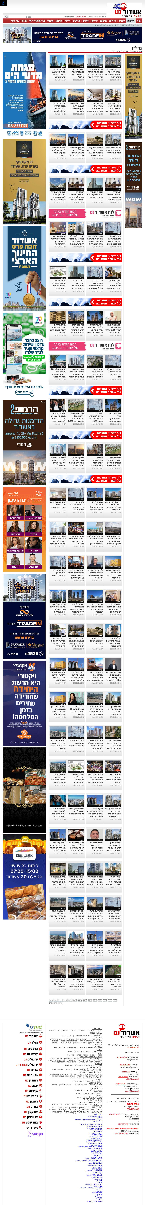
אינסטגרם (68, 1065)
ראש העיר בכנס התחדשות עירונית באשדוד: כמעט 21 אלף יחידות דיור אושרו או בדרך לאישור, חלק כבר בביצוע (76, 578)
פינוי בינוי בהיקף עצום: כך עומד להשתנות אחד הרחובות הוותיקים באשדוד (58, 197)
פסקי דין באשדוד (96, 1097)
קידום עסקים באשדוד (94, 1128)
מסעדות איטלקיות (56, 1039)
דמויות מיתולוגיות (81, 1085)
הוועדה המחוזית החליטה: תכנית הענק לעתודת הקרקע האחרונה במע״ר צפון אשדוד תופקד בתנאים (113, 544)
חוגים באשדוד (73, 1048)
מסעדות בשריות (96, 1039)
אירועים (99, 1065)
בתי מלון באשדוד (96, 1130)
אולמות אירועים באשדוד (93, 1171)
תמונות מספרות (82, 1055)
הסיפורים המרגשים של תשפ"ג (75, 1058)
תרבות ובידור (96, 1046)
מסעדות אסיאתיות (86, 1041)
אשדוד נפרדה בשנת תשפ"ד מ (64, 1076)
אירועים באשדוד (96, 1150)
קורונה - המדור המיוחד (92, 1099)
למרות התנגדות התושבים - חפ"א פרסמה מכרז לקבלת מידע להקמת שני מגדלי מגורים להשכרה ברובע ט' (95, 748)
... (120, 155)
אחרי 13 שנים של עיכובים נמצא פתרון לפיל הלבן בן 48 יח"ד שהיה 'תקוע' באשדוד (113, 677)
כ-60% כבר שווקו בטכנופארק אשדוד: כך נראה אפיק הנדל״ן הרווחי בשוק (113, 575)
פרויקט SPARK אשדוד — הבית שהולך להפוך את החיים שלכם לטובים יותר (76, 463)
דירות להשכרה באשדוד (94, 1142)
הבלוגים (99, 1079)
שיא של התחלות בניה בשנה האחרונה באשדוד (76, 743)
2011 (55, 1000)
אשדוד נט (137, 51)
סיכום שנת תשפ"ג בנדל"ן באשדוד (64, 1062)
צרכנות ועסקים (96, 1088)
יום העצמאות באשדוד (94, 1201)
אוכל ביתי (98, 1041)
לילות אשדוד (89, 1065)
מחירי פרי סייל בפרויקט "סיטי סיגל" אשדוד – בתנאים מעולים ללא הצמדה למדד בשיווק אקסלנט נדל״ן (76, 952)
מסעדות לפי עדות (80, 1043)
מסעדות (99, 1037)
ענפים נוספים (97, 1051)
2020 (100, 1000)
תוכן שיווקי (98, 1090)
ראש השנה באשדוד (87, 1109)
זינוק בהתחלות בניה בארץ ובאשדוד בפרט (59, 572)
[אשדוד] (124, 18)
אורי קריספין (120, 1084)
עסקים (86, 21)
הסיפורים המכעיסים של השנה (89, 1062)
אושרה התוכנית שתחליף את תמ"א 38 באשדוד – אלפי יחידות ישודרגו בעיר (113, 330)
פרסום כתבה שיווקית (94, 1166)
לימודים (89, 1090)
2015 (75, 1000)
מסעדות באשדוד (96, 1138)
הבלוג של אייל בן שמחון (94, 1081)
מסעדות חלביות (82, 1039)
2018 (90, 1000)
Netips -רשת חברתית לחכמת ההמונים (88, 1160)
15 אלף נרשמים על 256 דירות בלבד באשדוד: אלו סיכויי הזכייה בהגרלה (77, 153)
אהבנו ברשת (91, 1108)
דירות (67, 21)
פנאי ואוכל (73, 1108)
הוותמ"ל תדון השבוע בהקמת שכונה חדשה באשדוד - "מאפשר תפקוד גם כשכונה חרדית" (114, 986)
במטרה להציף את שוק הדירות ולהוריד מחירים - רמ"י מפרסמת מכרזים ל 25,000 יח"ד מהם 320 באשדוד (113, 816)
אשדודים (81, 1030)
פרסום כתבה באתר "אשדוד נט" (91, 1125)
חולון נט (99, 1181)
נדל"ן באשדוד (97, 1114)
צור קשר (15, 21)
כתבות (100, 1055)
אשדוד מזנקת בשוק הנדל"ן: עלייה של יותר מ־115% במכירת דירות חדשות (58, 108)
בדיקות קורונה (97, 1193)
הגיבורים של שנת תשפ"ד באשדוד (90, 1074)
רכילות (112, 21)
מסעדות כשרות (66, 1043)
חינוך (24, 21)
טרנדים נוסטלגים (66, 1085)
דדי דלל (99, 1189)
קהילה (94, 21)
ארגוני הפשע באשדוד (103, 25)
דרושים (76, 21)
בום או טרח (91, 1030)
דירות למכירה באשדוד (94, 1140)
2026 (61, 1003)
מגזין (100, 1053)
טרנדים (78, 1094)
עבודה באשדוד (96, 1167)
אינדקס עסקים (62, 1108)
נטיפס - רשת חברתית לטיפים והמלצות (88, 1120)
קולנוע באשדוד (59, 1048)
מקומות (72, 1030)
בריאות (75, 1069)
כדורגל (69, 1051)
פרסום (99, 1183)
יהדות (82, 1108)
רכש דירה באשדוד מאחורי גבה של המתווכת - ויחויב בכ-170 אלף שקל (76, 197)
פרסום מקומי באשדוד (94, 1126)
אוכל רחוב (89, 1044)
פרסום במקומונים (96, 1133)
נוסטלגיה (70, 1055)
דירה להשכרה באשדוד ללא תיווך (90, 1188)
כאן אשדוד (98, 1191)
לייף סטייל (98, 1092)
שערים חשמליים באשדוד (93, 1159)
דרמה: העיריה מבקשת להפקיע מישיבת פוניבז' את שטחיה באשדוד (58, 643)
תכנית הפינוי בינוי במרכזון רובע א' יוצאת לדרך (58, 947)
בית (139, 21)
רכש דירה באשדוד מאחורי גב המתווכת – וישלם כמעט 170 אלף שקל (113, 197)
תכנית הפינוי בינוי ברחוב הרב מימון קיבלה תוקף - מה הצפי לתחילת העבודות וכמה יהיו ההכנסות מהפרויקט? (76, 646)
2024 (51, 1003)
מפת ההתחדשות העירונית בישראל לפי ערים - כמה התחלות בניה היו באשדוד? (95, 241)
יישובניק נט (98, 1131)
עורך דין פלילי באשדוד (94, 1176)
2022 (110, 1000)
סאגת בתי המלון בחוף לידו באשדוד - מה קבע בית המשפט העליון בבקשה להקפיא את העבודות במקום (58, 918)
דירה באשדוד (97, 1172)
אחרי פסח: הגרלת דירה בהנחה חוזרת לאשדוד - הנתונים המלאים (95, 374)
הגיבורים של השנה (95, 1058)
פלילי (137, 25)
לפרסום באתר (69, 17)
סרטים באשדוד (96, 1113)
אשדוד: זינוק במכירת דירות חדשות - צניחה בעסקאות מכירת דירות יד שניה (113, 848)
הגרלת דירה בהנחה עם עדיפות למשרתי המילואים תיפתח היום (95, 285)
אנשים (65, 1030)
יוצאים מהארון (95, 1032)
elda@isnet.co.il (132, 1079)
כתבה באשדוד (96, 1169)
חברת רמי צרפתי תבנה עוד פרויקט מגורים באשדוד (113, 150)
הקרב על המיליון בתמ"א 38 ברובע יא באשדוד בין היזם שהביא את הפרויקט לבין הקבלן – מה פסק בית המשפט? (76, 244)
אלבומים (98, 1064)
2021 (105, 1000)
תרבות (103, 21)
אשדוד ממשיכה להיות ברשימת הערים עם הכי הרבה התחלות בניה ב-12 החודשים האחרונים (114, 918)
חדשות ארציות (119, 25)
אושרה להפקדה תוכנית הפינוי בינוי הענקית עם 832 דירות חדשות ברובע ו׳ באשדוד (95, 153)
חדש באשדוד (79, 1090)
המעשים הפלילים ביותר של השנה (77, 1111)
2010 (51, 1000)
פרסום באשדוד (96, 1162)
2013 (65, 1000)
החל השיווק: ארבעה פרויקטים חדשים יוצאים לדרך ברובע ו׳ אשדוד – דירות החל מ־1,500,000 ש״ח (113, 646)
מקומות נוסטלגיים (95, 1085)
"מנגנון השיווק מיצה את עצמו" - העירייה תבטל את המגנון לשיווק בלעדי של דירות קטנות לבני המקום (58, 850)
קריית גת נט (98, 1179)
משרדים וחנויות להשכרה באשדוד (90, 1147)
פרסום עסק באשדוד (95, 1116)
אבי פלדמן (98, 1196)
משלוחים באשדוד (96, 1137)
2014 (70, 1000)
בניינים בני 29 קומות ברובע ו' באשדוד (96, 641)
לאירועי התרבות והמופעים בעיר (91, 1048)
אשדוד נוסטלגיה (95, 1083)
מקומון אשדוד (97, 1135)
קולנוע (59, 21)
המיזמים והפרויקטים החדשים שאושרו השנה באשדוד (83, 1104)
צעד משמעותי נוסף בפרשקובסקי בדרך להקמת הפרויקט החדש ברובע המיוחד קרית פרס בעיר (114, 421)
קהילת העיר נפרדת (88, 1071)
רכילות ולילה (97, 1029)
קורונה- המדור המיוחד (94, 1101)
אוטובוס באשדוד (56, 1111)
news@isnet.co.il (132, 1091)
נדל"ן (130, 25)
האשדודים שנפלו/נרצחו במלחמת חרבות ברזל (86, 1078)
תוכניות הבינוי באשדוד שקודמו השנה (62, 1074)
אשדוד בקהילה (96, 1067)
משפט (50, 21)
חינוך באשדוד (84, 1113)
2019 (95, 1000)
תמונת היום (78, 1065)
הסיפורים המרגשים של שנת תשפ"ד (89, 1076)
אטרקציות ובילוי (89, 1094)
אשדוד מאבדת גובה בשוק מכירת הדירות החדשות (95, 194)
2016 (80, 1000)
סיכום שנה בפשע (74, 1060)
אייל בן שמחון (97, 1121)
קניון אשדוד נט (70, 1113)
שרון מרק (99, 1194)
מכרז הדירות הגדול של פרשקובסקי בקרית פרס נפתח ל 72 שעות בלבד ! (95, 108)
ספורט (122, 21)
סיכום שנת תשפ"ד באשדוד (91, 1072)
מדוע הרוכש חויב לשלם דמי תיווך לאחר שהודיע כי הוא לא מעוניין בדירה (76, 848)
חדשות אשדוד (125, 51)
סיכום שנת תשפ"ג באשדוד (91, 1057)
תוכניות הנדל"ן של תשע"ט (68, 1109)
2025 (56, 1003)
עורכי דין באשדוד (81, 1097)
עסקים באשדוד (57, 1113)
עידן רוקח (99, 1198)
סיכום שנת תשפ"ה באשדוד (91, 1102)
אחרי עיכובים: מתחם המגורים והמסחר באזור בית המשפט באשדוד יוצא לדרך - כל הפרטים (59, 288)
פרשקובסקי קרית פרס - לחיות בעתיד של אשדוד (58, 504)
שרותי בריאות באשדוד (94, 1148)
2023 (115, 1000)
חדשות (130, 21)
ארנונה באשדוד (96, 1155)
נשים (100, 1108)
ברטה (100, 1200)
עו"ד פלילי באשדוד (95, 1174)
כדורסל (76, 1051)
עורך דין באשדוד (96, 1177)
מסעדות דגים (69, 1039)
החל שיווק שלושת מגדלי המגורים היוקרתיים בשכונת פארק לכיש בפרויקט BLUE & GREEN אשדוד (95, 544)
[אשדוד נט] (122, 1039)
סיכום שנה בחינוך (88, 1060)
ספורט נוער (86, 1051)
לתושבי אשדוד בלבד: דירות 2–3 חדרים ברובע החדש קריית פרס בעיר (95, 330)
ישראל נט (98, 1118)
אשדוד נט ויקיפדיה (95, 1164)
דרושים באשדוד (96, 1152)
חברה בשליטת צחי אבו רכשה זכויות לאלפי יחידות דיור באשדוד (96, 848)
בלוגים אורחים (78, 1081)
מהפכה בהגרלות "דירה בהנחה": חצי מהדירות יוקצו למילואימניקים (113, 374)
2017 (85, 1000)
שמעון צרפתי (97, 1186)
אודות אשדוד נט (37, 21)
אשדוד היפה (97, 1069)
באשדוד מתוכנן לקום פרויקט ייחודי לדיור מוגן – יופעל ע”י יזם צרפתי (58, 813)
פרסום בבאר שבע (96, 1145)
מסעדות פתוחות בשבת (69, 1041)
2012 (60, 1000)
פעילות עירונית (85, 1069)
